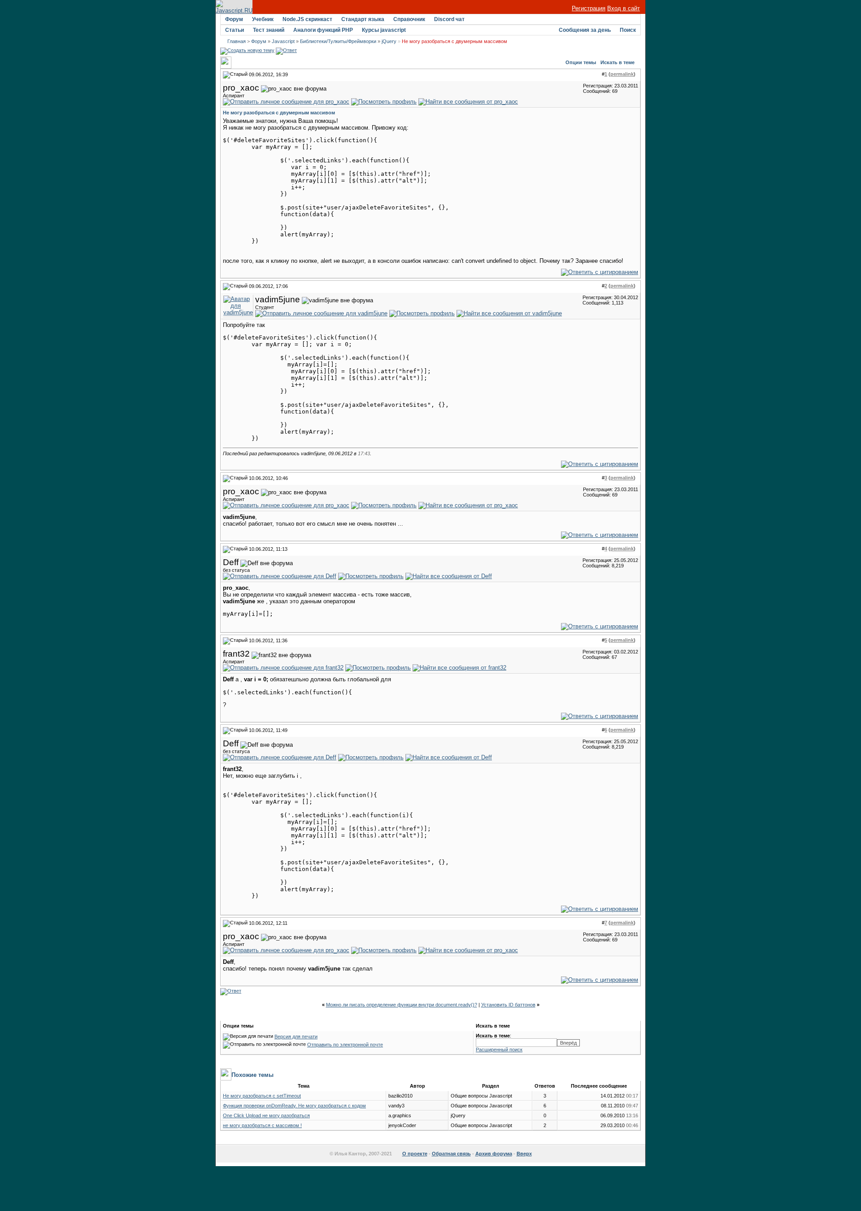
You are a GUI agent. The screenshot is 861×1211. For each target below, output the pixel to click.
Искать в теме (617, 62)
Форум (234, 19)
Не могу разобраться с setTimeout (262, 1095)
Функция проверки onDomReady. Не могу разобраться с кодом (294, 1105)
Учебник (263, 19)
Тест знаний (268, 30)
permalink (622, 74)
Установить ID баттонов (508, 1004)
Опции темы (580, 62)
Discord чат (449, 19)
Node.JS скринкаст (307, 19)
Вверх (524, 1153)
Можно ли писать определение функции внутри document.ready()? (401, 1004)
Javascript (283, 41)
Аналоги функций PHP (323, 30)
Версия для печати (295, 1036)
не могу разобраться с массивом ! (262, 1125)
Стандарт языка (362, 19)
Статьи (234, 30)
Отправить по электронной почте (345, 1044)
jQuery (389, 41)
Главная (236, 41)
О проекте (414, 1153)
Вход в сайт (623, 8)
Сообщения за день (585, 30)
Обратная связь (451, 1153)
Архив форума (493, 1153)
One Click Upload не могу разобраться (266, 1115)
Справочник (409, 19)
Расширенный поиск (499, 1049)
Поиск (628, 30)
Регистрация (588, 8)
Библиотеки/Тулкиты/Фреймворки (338, 41)
